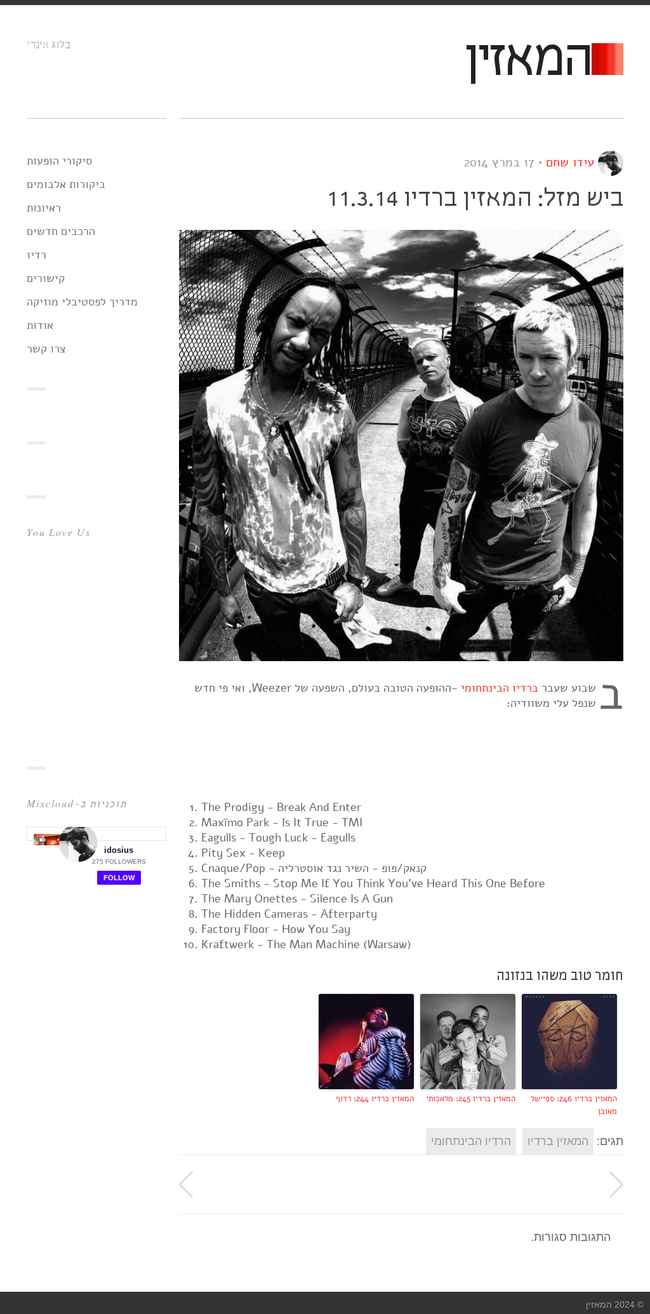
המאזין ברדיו (557, 1141)
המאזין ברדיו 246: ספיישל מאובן (574, 1105)
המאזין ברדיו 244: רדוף (375, 1098)
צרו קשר (46, 348)
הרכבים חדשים (61, 231)
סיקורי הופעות (59, 160)
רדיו (36, 254)
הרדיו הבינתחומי (471, 1141)
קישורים (46, 278)
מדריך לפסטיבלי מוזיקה (82, 301)
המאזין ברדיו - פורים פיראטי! (186, 1184)
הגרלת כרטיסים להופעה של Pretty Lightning (616, 1184)
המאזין (527, 61)
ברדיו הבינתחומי (499, 687)
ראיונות (44, 207)
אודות (40, 325)
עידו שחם (570, 162)
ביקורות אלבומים (66, 184)
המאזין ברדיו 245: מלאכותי (470, 1098)
